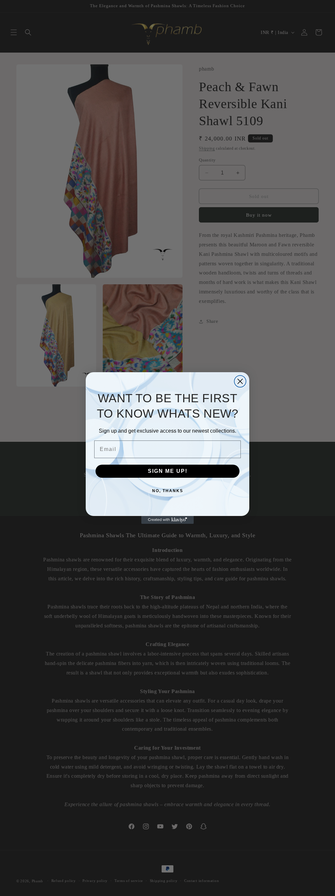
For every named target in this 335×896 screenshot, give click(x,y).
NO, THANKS (167, 491)
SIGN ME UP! (167, 471)
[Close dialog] (240, 381)
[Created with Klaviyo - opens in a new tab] (167, 520)
